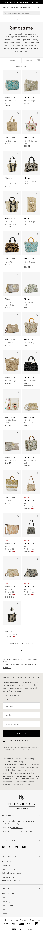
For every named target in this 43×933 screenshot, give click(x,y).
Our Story (6, 901)
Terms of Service (21, 749)
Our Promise (7, 905)
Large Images (30, 60)
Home (5, 20)
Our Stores (6, 897)
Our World (6, 909)
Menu (5, 7)
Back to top (24, 928)
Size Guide (6, 861)
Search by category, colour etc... (19, 13)
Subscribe (21, 733)
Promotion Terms (10, 877)
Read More (7, 667)
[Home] (21, 7)
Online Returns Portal (12, 873)
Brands (5, 913)
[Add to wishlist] (18, 73)
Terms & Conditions (11, 880)
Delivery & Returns (10, 869)
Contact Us (7, 865)
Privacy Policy (7, 749)
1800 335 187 (17, 827)
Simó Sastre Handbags (16, 20)
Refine (12, 60)
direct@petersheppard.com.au (21, 831)
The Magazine (8, 894)
